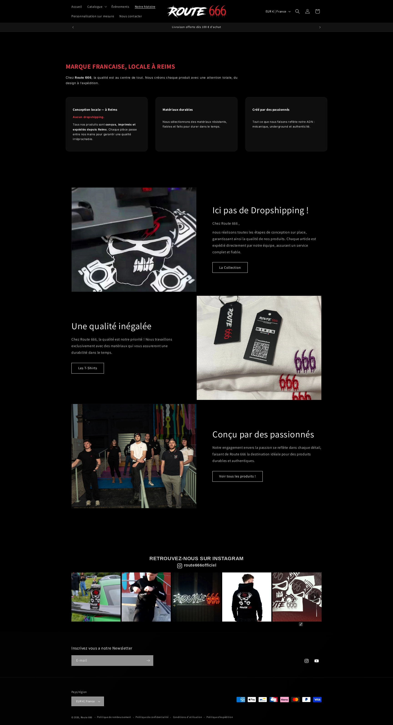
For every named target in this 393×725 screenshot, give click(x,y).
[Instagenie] (310, 626)
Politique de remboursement (114, 717)
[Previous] (78, 597)
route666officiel (200, 565)
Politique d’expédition (220, 717)
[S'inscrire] (148, 660)
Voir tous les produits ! (237, 476)
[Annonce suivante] (320, 27)
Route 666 (86, 717)
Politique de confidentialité (152, 717)
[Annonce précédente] (73, 27)
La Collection (230, 267)
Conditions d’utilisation (187, 717)
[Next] (314, 597)
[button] (96, 6)
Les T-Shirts (87, 368)
